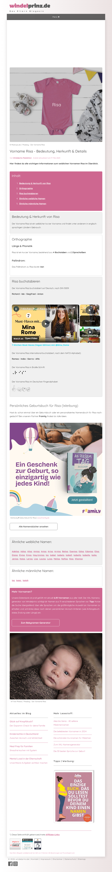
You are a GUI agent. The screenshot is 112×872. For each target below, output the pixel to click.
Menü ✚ (56, 17)
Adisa (23, 551)
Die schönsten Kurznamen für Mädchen (72, 738)
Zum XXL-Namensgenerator (67, 744)
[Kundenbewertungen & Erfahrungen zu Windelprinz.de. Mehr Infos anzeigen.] (27, 848)
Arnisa (57, 551)
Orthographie (26, 188)
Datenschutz (70, 859)
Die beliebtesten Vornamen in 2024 (70, 731)
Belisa (65, 551)
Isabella (77, 555)
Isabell (69, 555)
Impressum (46, 859)
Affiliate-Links (53, 834)
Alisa (29, 551)
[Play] (90, 332)
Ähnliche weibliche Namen (32, 198)
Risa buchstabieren (28, 193)
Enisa (28, 555)
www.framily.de (43, 518)
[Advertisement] (56, 40)
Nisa (71, 559)
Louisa (42, 559)
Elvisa (22, 555)
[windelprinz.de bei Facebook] (10, 865)
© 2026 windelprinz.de (18, 859)
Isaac (18, 580)
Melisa (57, 559)
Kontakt (35, 859)
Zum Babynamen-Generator (36, 622)
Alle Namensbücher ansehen (33, 526)
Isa (47, 555)
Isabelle (86, 555)
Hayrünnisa (38, 555)
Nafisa (64, 559)
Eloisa (15, 555)
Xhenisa (79, 559)
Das (42, 853)
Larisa (29, 559)
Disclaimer (58, 859)
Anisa (43, 551)
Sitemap (82, 859)
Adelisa (15, 551)
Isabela (60, 555)
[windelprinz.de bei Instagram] (15, 865)
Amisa (36, 551)
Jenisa (15, 559)
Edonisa (89, 551)
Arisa (50, 551)
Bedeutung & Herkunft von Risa (35, 183)
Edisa (81, 551)
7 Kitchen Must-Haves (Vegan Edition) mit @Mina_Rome (45, 308)
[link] (16, 309)
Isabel (53, 555)
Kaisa (22, 559)
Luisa (49, 559)
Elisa (97, 551)
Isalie (94, 555)
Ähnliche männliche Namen (32, 203)
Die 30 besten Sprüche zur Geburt (69, 751)
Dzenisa (73, 551)
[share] (73, 307)
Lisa (36, 559)
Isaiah (25, 580)
